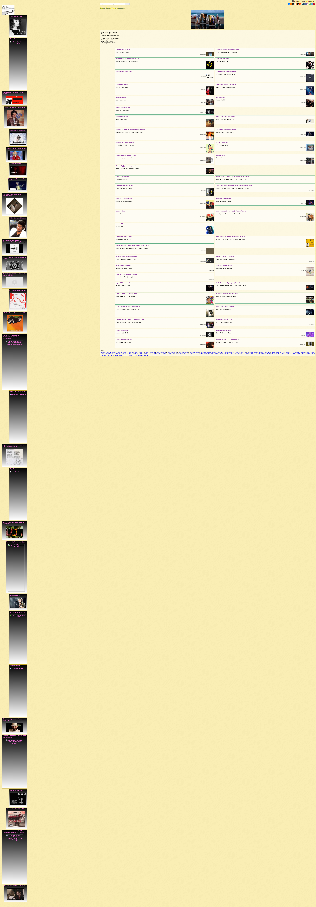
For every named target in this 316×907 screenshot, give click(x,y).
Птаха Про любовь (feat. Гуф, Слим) (127, 274)
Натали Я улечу (15, 665)
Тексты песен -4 (139, 352)
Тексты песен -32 (251, 353)
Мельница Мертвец (16, 790)
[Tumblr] (305, 4)
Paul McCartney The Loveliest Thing (15, 313)
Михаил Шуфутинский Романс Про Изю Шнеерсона (14, 274)
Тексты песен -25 (168, 353)
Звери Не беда (120, 211)
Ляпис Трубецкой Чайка (223, 330)
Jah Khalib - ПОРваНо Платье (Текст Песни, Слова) (14, 736)
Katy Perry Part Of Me (222, 58)
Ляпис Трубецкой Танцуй (18, 39)
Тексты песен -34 (274, 353)
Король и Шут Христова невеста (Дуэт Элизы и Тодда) (13, 445)
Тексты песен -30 (227, 353)
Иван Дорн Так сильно (17, 391)
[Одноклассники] (291, 4)
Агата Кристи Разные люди (225, 306)
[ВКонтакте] (289, 4)
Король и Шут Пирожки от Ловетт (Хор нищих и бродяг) (234, 185)
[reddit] (300, 4)
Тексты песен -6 (161, 352)
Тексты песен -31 (239, 353)
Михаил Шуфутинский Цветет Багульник (129, 166)
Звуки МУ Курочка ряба (123, 283)
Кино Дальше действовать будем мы (128, 58)
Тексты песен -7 (172, 352)
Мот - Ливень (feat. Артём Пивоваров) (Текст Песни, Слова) (14, 241)
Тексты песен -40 (131, 355)
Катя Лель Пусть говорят (224, 265)
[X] (293, 4)
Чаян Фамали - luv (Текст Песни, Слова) (13, 93)
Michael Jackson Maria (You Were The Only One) (231, 236)
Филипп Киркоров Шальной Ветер (127, 256)
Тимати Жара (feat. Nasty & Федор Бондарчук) (14, 523)
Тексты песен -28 (203, 353)
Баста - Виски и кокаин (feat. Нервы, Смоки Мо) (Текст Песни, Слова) (14, 831)
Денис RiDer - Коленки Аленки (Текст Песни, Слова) (232, 176)
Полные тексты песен (304, 1)
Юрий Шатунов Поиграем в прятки (227, 49)
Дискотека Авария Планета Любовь (227, 293)
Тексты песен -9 (194, 352)
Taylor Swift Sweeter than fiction (226, 84)
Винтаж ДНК (120, 224)
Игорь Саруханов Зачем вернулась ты (128, 306)
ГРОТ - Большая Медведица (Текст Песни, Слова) (232, 283)
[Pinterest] (314, 4)
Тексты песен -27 (192, 353)
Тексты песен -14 (252, 352)
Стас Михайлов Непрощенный (226, 129)
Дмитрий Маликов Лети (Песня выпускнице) (130, 129)
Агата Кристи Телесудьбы (17, 290)
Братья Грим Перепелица (124, 339)
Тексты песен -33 (262, 353)
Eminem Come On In (16, 163)
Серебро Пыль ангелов (17, 130)
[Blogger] (296, 4)
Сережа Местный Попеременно (226, 71)
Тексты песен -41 (142, 355)
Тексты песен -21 (121, 353)
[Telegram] (312, 4)
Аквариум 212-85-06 (122, 330)
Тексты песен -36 (298, 353)
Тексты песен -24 (156, 353)
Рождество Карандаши (123, 107)
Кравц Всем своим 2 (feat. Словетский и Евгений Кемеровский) (11, 337)
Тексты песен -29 (215, 353)
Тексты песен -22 (133, 353)
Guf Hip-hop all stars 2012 (224, 319)
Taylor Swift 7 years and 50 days (16, 542)
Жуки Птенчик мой (122, 116)
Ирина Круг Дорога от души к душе (227, 339)
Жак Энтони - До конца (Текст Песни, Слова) (12, 194)
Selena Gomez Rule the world (125, 142)
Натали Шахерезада (122, 176)
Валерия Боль (220, 155)
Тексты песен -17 (288, 352)
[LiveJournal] (303, 4)
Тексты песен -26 (180, 353)
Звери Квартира (121, 97)
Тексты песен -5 (150, 352)
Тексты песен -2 (117, 352)
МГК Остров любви (222, 142)
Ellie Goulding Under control (124, 71)
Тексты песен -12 (229, 352)
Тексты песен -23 (145, 353)
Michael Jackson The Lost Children (15, 885)
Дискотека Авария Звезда (124, 198)
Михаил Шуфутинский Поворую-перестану (13, 719)
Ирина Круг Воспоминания (124, 185)
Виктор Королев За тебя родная (126, 293)
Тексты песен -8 (183, 352)
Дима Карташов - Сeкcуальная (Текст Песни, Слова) (132, 245)
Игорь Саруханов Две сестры (225, 116)
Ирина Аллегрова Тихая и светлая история (130, 319)
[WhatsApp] (310, 4)
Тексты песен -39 (119, 355)
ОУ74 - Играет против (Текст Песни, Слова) (14, 257)
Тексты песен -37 (309, 353)
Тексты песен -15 (264, 352)
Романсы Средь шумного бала (126, 155)
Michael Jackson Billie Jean (17, 218)
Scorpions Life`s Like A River (17, 179)
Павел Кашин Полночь (123, 49)
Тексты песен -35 (286, 353)
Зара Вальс (13, 469)
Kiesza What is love (122, 84)
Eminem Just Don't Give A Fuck (16, 809)
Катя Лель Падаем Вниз (17, 612)
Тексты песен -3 (128, 352)
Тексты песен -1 (106, 352)
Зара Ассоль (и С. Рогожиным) (226, 256)
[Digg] (298, 4)
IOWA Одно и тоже (16, 16)
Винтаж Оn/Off (220, 97)
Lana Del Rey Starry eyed (123, 265)
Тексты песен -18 (299, 352)
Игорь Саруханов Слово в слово (15, 107)
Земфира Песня (15, 595)
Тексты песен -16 (276, 352)
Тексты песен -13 (241, 352)
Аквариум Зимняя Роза (223, 198)
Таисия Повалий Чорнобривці (16, 148)
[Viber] (307, 4)
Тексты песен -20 (109, 353)
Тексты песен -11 (217, 352)
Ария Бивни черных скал (124, 236)
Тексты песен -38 (107, 355)
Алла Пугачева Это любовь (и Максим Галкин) (231, 211)
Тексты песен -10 (205, 352)
